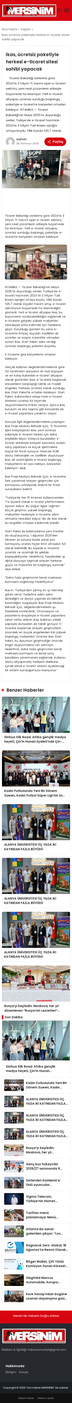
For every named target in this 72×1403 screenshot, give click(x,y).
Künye (23, 1372)
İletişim (11, 1372)
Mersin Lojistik (46, 1398)
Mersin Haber (26, 1398)
